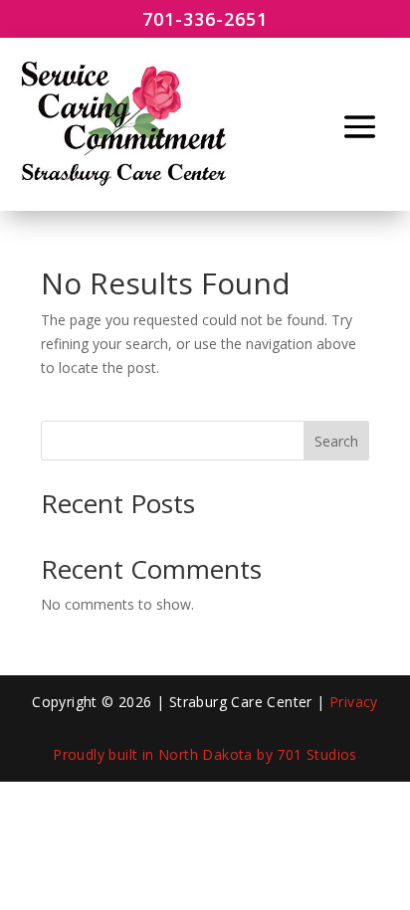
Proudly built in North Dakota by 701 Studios (205, 754)
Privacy (353, 701)
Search (336, 441)
